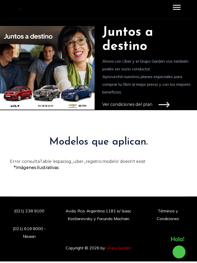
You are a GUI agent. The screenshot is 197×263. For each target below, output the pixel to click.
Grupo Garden (118, 247)
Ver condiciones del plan (127, 104)
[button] (176, 6)
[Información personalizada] (179, 252)
